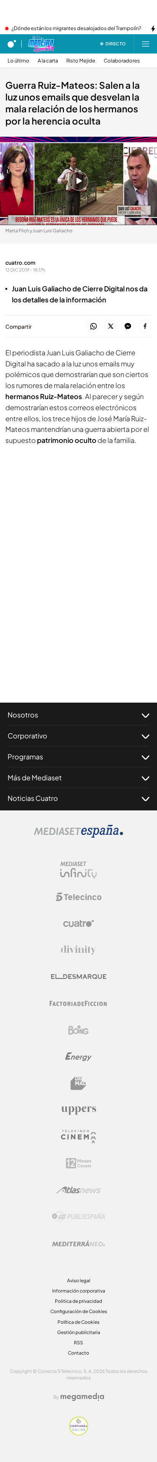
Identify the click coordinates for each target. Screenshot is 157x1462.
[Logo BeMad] (78, 1083)
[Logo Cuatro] (78, 923)
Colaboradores (122, 60)
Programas (25, 756)
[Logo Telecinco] (78, 896)
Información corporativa (78, 1291)
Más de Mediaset (35, 777)
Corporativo (27, 735)
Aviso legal (78, 1280)
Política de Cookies (78, 1322)
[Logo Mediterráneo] (78, 1243)
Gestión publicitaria (78, 1332)
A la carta (48, 60)
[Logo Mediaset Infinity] (78, 870)
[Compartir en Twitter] (110, 327)
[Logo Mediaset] (78, 835)
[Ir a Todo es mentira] (41, 43)
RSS (78, 1342)
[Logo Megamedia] (82, 1397)
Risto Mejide (80, 60)
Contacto (78, 1353)
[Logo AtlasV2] (78, 1190)
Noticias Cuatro (33, 798)
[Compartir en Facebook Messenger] (128, 327)
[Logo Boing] (78, 1030)
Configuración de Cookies (78, 1311)
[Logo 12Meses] (78, 1163)
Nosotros (23, 714)
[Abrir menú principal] (145, 44)
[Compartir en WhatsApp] (93, 327)
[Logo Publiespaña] (78, 1216)
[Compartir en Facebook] (145, 327)
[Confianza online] (78, 1433)
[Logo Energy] (78, 1056)
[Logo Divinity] (78, 950)
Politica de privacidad (78, 1301)
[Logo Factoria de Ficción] (78, 1003)
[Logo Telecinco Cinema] (78, 1137)
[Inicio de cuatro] (12, 44)
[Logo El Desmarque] (78, 976)
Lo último (18, 60)
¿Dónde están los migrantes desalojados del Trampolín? (76, 29)
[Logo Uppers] (78, 1110)
